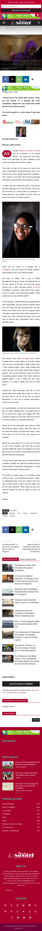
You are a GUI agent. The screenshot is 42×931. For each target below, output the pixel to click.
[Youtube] (30, 917)
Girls (19, 513)
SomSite (25, 928)
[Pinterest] (11, 911)
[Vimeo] (18, 917)
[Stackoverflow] (29, 911)
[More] (32, 79)
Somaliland (6, 270)
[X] (12, 79)
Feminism (12, 513)
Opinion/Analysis (7, 56)
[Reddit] (17, 911)
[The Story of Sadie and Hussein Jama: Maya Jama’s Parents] (7, 776)
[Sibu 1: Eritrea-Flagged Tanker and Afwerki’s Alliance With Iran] (7, 624)
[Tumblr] (35, 911)
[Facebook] (5, 79)
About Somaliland (17, 56)
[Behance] (5, 905)
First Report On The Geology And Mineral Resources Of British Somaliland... (26, 786)
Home (3, 28)
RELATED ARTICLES (11, 559)
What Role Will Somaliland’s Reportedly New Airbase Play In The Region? (27, 591)
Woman (5, 516)
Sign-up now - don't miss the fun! (21, 2)
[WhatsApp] (19, 79)
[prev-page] (3, 669)
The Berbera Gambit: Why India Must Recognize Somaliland (25, 567)
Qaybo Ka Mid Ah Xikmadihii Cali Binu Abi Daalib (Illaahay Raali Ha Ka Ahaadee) (31, 548)
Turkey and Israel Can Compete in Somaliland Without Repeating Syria (25, 613)
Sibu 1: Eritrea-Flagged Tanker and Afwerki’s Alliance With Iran (27, 624)
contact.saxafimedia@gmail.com (25, 890)
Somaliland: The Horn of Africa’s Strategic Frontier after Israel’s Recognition (25, 648)
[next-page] (7, 669)
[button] (3, 23)
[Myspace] (35, 905)
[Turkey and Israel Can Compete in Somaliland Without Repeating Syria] (7, 613)
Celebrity (18, 777)
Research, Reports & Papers (24, 790)
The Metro (14, 510)
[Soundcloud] (23, 911)
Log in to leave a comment (21, 684)
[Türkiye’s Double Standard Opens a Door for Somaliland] (7, 602)
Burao (37, 287)
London (25, 513)
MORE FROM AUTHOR (28, 559)
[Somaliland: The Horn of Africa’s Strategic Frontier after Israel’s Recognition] (7, 648)
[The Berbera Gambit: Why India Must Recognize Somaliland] (7, 568)
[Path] (5, 911)
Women (26, 56)
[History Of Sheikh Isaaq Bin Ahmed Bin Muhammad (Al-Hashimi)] (7, 765)
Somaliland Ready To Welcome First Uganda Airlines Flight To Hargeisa (10, 548)
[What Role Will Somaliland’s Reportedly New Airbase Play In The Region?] (7, 592)
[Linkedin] (25, 79)
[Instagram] (17, 905)
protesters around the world (29, 151)
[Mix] (29, 905)
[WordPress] (24, 917)
